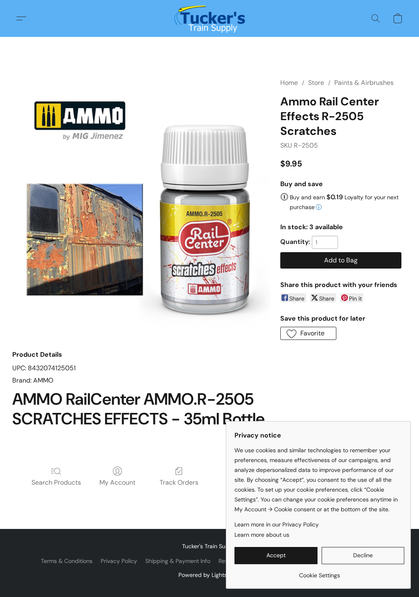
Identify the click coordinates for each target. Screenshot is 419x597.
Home (289, 82)
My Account (117, 482)
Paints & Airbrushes (364, 82)
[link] (319, 572)
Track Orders (179, 482)
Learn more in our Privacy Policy (276, 524)
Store (316, 82)
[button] (209, 18)
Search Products (56, 482)
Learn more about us (261, 534)
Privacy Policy (119, 561)
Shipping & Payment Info (177, 561)
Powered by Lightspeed (209, 575)
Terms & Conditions (66, 561)
